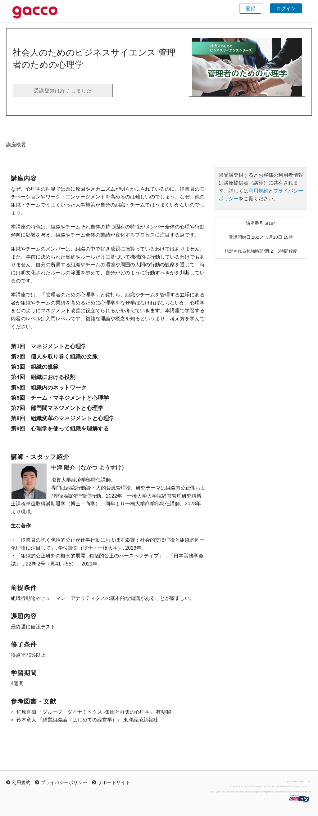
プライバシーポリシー (64, 782)
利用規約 (258, 190)
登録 (251, 8)
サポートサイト (114, 782)
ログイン (286, 8)
